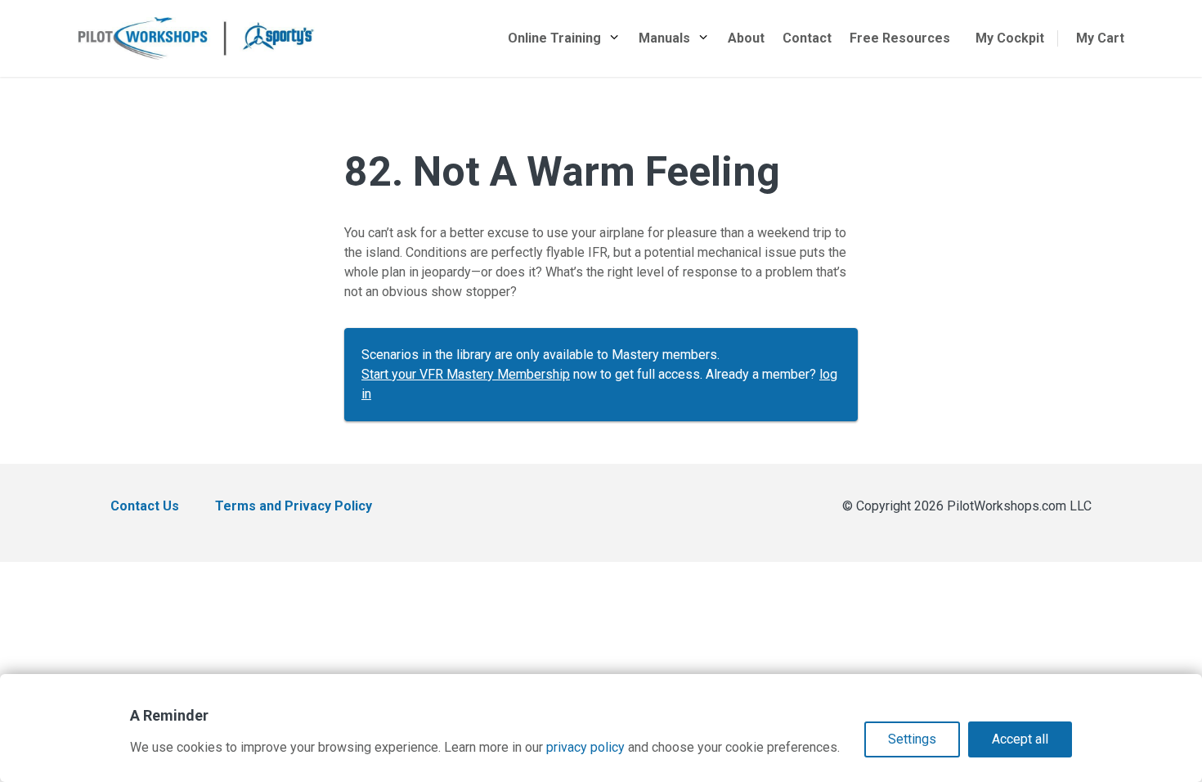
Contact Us (144, 506)
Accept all (1020, 739)
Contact (807, 38)
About (746, 38)
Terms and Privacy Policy (293, 506)
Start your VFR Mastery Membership (465, 374)
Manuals (664, 38)
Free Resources (900, 38)
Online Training (554, 38)
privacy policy (585, 747)
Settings (912, 739)
